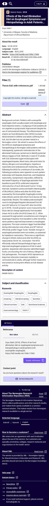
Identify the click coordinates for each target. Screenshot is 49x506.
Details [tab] (8, 323)
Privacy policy (12, 488)
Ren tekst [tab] (14, 335)
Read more (41, 395)
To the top (26, 390)
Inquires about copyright (16, 495)
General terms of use (41, 92)
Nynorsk (16, 422)
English (25, 422)
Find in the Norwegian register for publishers (20, 72)
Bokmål (6, 422)
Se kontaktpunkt (26, 379)
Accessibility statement (15, 492)
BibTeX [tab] (35, 335)
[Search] (10, 3)
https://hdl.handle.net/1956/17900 (24, 54)
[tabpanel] (24, 348)
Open (23, 104)
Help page (6, 473)
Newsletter (10, 484)
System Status (8, 477)
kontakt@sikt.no (13, 502)
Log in (39, 4)
